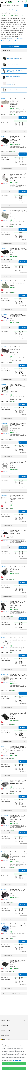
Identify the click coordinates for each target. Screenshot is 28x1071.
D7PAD (2, 780)
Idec (7, 41)
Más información (17, 1060)
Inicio (2, 10)
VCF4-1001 (3, 566)
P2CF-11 (3, 136)
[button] (2, 2)
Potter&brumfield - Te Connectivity (11, 43)
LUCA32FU (4, 423)
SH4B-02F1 (4, 495)
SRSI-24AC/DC (4, 280)
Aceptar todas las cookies (14, 1068)
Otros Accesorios (11, 90)
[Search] (25, 5)
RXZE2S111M (4, 601)
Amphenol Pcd (13, 41)
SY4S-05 (3, 712)
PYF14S (3, 98)
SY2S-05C (3, 461)
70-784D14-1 (4, 210)
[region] (14, 1055)
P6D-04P (3, 346)
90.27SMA (3, 923)
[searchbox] (12, 5)
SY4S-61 (3, 960)
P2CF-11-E (3, 530)
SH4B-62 (3, 248)
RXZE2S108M (4, 815)
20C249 (3, 746)
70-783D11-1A (4, 674)
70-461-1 (3, 851)
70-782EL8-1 (4, 173)
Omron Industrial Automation (15, 38)
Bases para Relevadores (13, 58)
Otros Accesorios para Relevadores (15, 64)
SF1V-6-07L (4, 889)
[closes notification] (23, 536)
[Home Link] (10, 2)
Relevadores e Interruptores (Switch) (15, 10)
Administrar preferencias (14, 1063)
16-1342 (3, 637)
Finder (3, 41)
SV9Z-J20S (4, 314)
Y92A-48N (3, 384)
